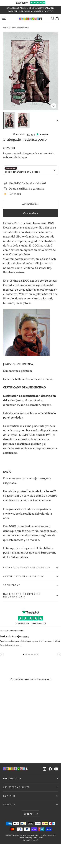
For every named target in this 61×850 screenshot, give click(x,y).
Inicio (5, 27)
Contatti (9, 796)
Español (28, 813)
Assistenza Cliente (16, 787)
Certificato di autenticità (23, 576)
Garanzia (9, 804)
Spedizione (11, 585)
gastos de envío (35, 153)
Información (12, 778)
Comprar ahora (30, 213)
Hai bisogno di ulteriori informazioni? (22, 595)
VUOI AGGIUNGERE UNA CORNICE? (27, 567)
